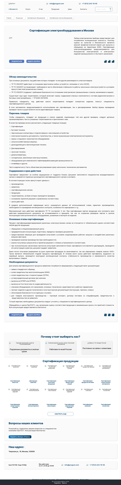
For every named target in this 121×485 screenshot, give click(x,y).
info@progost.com (57, 4)
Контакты (83, 9)
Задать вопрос (34, 61)
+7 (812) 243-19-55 (89, 4)
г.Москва (12, 9)
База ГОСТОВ (13, 465)
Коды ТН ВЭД (22, 465)
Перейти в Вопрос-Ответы (20, 437)
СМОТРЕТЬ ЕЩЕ (60, 414)
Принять (64, 483)
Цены (70, 9)
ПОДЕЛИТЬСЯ (17, 61)
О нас (41, 9)
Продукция (55, 9)
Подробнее (57, 483)
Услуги (28, 9)
